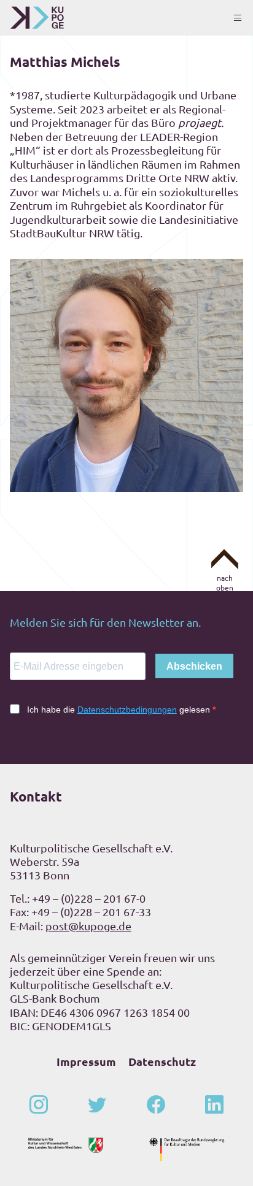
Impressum (86, 1061)
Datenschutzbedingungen (127, 709)
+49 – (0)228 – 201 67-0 (89, 898)
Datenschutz (162, 1061)
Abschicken (194, 666)
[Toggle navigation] (237, 17)
